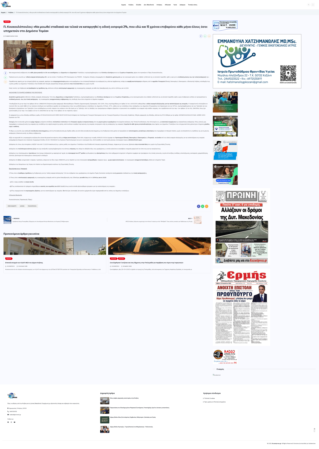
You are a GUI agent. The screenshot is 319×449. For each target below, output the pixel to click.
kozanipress (11, 266)
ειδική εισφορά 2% (12, 206)
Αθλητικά (168, 5)
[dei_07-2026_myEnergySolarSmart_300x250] (225, 102)
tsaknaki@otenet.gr (15, 414)
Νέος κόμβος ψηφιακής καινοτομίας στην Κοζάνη (124, 398)
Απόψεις (159, 5)
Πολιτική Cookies (209, 398)
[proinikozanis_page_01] (241, 226)
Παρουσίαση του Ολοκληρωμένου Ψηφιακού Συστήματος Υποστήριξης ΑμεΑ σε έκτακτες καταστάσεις (139, 407)
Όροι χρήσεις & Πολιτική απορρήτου (215, 402)
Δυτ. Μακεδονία (149, 5)
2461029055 (13, 411)
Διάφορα (182, 5)
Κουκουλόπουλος (32, 206)
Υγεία (175, 5)
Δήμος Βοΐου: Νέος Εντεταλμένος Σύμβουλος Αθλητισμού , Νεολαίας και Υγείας (133, 417)
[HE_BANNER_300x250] (225, 174)
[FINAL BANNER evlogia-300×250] (225, 126)
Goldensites (312, 443)
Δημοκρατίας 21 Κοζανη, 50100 (18, 408)
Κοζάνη (131, 5)
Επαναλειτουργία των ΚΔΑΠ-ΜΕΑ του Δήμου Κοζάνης (24, 263)
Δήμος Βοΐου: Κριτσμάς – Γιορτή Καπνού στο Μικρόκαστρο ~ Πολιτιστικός (131, 426)
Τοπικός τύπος (192, 5)
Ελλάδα (138, 5)
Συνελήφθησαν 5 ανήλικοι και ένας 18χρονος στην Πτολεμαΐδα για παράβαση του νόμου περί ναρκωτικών (146, 263)
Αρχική (123, 5)
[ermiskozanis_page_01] (241, 307)
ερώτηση (22, 206)
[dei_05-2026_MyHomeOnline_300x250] (225, 150)
